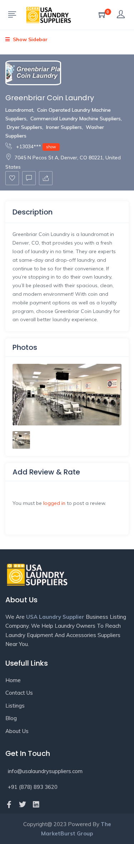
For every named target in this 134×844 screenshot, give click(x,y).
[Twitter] (22, 804)
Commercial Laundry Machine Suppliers (75, 118)
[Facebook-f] (9, 804)
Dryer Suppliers (24, 127)
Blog (11, 718)
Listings (15, 705)
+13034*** (35, 146)
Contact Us (19, 692)
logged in (54, 503)
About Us (17, 731)
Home (13, 680)
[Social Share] (46, 178)
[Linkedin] (36, 804)
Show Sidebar (29, 39)
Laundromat (19, 110)
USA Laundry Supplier (55, 616)
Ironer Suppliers (64, 127)
